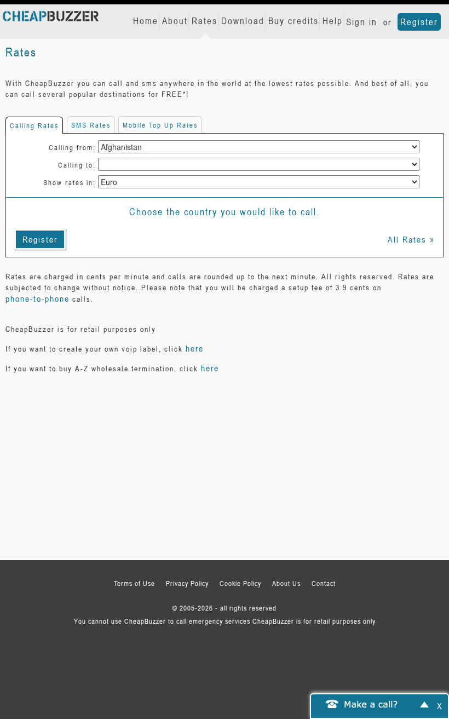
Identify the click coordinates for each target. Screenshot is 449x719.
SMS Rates (91, 124)
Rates (204, 21)
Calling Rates (34, 125)
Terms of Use (134, 583)
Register (419, 22)
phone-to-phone (37, 298)
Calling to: (77, 164)
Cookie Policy (240, 583)
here (195, 348)
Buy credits (293, 21)
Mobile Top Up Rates (160, 124)
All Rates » (411, 239)
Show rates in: (69, 182)
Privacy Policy (187, 583)
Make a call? (371, 703)
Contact (324, 583)
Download (242, 21)
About (175, 21)
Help (333, 21)
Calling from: (72, 147)
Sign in (361, 22)
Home (145, 21)
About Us (286, 583)
